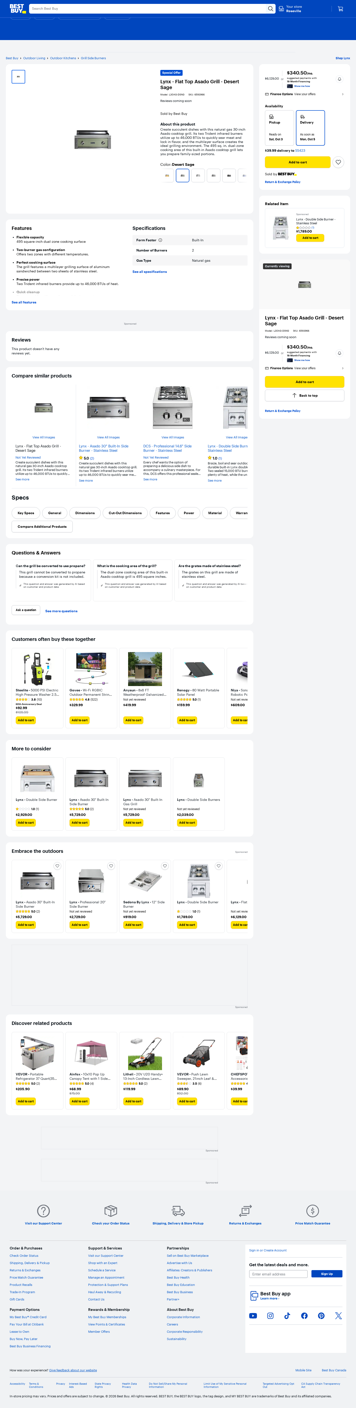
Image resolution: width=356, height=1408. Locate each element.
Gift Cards (17, 1299)
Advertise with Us (179, 1263)
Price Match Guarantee (26, 1277)
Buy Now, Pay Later (24, 1339)
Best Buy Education (181, 1285)
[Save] (338, 162)
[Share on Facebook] (304, 1316)
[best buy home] (18, 9)
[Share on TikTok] (287, 1316)
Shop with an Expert (102, 1263)
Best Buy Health (178, 1277)
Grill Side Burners (93, 58)
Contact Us (96, 1299)
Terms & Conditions (36, 1385)
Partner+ (173, 1299)
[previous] (162, 175)
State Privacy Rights (103, 1385)
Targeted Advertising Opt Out (278, 1385)
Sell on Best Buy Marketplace (188, 1255)
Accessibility (17, 1383)
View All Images (43, 437)
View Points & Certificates (106, 1324)
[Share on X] (338, 1316)
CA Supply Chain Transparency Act (320, 1385)
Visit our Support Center (106, 1255)
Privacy (60, 1383)
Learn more (269, 1298)
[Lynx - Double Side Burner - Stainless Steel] (280, 228)
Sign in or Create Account (268, 1250)
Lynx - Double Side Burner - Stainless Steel (230, 448)
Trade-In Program (22, 1292)
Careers (172, 1324)
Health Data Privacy (129, 1385)
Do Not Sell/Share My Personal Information (168, 1385)
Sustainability (176, 1339)
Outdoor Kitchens (63, 58)
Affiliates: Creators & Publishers (189, 1270)
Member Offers (99, 1331)
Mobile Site (303, 1370)
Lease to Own (19, 1331)
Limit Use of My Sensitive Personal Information (225, 1385)
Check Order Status (24, 1255)
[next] (245, 175)
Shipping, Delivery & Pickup (30, 1263)
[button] (339, 79)
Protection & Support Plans (108, 1285)
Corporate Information (183, 1317)
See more (22, 479)
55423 (300, 151)
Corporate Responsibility (185, 1331)
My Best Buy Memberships (107, 1317)
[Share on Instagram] (270, 1316)
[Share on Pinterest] (321, 1316)
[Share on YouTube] (253, 1316)
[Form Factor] (160, 240)
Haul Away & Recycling (104, 1292)
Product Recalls (21, 1285)
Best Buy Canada (334, 1370)
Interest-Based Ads (78, 1385)
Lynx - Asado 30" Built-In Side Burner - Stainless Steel (103, 448)
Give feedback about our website (73, 1370)
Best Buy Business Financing (30, 1346)
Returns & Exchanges (25, 1270)
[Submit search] (271, 9)
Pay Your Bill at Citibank (27, 1324)
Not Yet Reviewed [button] (28, 457)
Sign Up (327, 1274)
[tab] (26, 513)
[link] (29, 700)
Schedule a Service (102, 1270)
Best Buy (12, 58)
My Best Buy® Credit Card (28, 1317)
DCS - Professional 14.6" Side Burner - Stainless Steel (167, 448)
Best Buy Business (180, 1292)
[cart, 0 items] (340, 9)
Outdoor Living (34, 58)
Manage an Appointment (106, 1277)
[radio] (279, 128)
